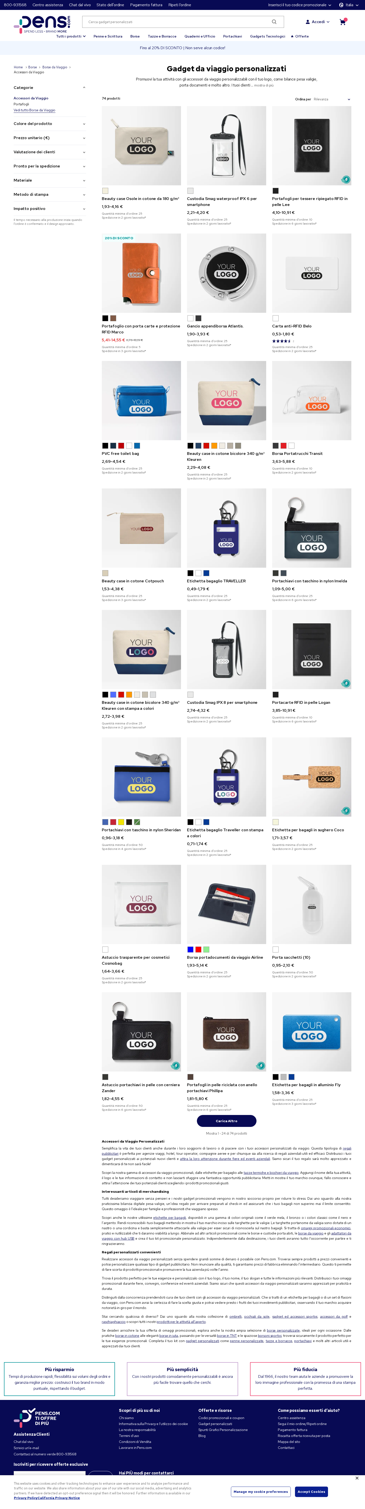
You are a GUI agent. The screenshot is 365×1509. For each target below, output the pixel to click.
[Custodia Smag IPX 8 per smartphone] (226, 649)
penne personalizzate (246, 1341)
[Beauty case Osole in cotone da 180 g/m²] (141, 145)
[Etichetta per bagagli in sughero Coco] (311, 777)
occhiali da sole (256, 1316)
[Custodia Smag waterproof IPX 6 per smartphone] (226, 145)
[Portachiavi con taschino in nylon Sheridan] (141, 777)
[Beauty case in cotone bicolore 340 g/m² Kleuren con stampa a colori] (141, 649)
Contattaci (286, 1447)
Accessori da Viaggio (31, 98)
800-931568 (15, 4)
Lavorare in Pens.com (135, 1447)
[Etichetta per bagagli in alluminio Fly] (311, 1032)
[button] (71, 34)
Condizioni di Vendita (135, 1441)
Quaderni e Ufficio (199, 36)
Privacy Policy (25, 1498)
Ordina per (303, 99)
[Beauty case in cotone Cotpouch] (141, 528)
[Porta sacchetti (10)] (311, 904)
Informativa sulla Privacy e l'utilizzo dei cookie (153, 1424)
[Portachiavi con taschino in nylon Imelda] (311, 528)
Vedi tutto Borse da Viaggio (34, 110)
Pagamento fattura (146, 4)
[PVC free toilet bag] (141, 400)
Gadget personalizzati (215, 1424)
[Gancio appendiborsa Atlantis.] (226, 273)
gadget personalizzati (202, 1341)
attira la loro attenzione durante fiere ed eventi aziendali (225, 1158)
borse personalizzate (283, 1330)
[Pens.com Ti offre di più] (37, 1417)
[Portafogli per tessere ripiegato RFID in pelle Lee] (311, 145)
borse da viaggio (311, 1233)
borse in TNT (227, 1335)
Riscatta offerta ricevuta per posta (304, 1435)
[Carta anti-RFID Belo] (311, 273)
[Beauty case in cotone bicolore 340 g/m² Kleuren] (226, 400)
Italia (349, 4)
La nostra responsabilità (137, 1430)
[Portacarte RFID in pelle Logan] (311, 649)
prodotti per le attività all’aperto (181, 1321)
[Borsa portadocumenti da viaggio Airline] (226, 904)
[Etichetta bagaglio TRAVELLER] (226, 528)
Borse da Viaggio (54, 67)
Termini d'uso (129, 1435)
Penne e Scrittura (108, 36)
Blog (201, 1435)
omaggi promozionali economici (325, 1228)
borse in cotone (127, 1335)
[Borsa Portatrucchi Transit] (311, 400)
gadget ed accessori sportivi (295, 1316)
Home (18, 67)
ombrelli (235, 1316)
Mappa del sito (289, 1441)
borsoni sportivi (270, 1335)
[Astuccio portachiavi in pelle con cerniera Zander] (141, 1032)
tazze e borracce (279, 1341)
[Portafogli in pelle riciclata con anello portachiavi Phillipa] (226, 1032)
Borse (135, 36)
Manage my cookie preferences (261, 1492)
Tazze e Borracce (162, 36)
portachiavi (302, 1341)
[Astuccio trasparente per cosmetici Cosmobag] (141, 904)
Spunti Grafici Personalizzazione (223, 1430)
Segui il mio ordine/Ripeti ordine (302, 1424)
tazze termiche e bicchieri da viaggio (271, 1172)
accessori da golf (334, 1316)
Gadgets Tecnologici (267, 36)
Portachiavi (232, 36)
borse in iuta (168, 1335)
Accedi (318, 21)
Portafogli (21, 104)
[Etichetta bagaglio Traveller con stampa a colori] (226, 777)
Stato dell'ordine (110, 4)
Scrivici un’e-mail (26, 1448)
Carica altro (226, 1121)
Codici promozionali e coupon (221, 1418)
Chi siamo (126, 1418)
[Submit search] (274, 21)
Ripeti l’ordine (179, 4)
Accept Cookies (311, 1492)
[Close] (357, 1477)
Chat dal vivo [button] (80, 4)
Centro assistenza (48, 4)
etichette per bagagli (169, 1217)
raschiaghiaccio (114, 1321)
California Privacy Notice (58, 1498)
